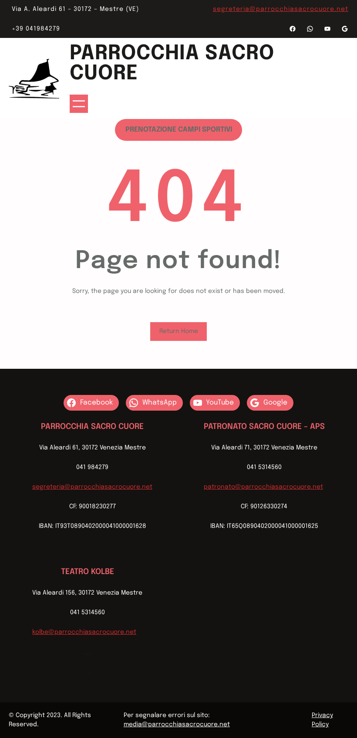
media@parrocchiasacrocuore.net (177, 724)
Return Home (178, 331)
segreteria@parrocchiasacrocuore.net (280, 9)
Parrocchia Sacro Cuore (172, 64)
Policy (320, 724)
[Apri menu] (79, 104)
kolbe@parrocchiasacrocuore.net (84, 632)
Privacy (322, 715)
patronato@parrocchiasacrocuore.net (263, 487)
